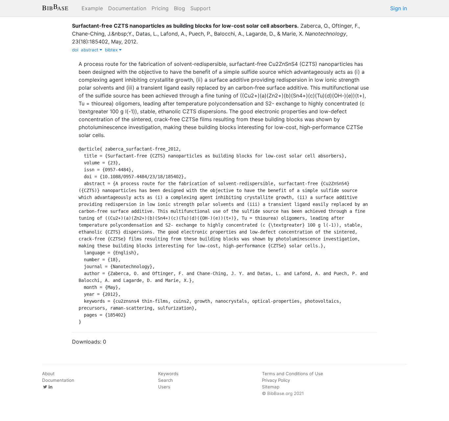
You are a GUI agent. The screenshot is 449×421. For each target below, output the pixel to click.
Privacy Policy (276, 380)
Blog (179, 8)
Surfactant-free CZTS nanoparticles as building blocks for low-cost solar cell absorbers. (185, 25)
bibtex (112, 49)
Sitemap (270, 386)
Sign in (398, 8)
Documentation (127, 8)
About (48, 373)
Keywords (168, 373)
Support (200, 8)
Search (165, 380)
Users (164, 386)
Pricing (160, 8)
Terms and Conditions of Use (292, 373)
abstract (90, 49)
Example (92, 8)
